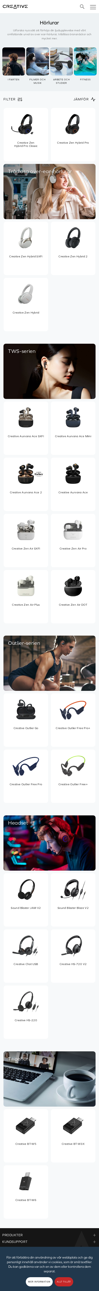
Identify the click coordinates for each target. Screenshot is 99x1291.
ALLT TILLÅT (64, 1282)
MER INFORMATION (39, 1282)
